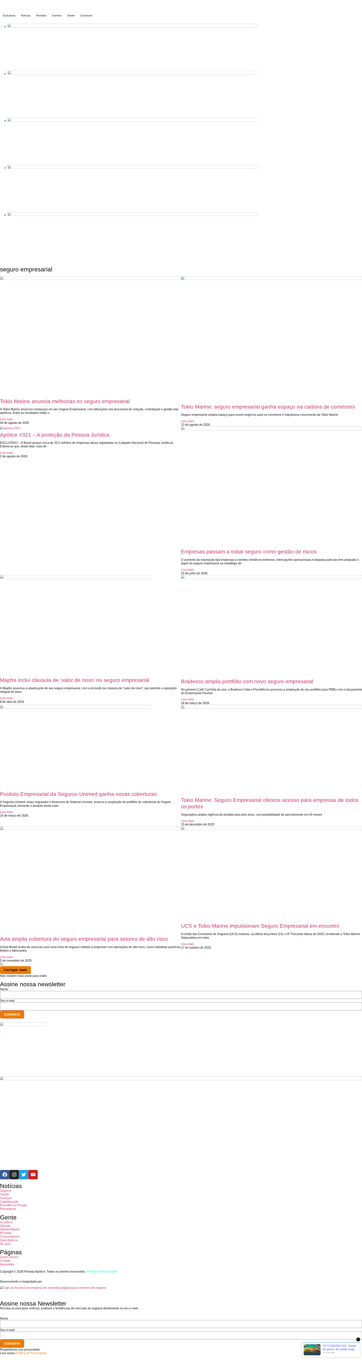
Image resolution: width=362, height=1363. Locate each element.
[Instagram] (14, 1174)
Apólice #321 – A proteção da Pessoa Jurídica (55, 435)
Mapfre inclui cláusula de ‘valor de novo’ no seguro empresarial (74, 680)
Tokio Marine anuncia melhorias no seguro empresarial (65, 401)
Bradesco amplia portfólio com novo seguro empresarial (247, 681)
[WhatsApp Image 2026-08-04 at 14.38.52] (132, 214)
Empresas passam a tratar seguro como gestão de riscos (249, 552)
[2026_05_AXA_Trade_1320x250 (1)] (132, 73)
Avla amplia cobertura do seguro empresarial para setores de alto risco (84, 939)
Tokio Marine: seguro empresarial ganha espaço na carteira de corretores (268, 407)
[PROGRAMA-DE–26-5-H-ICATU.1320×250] (132, 120)
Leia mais (6, 419)
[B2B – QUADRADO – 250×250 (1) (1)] (23, 1025)
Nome (4, 989)
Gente (71, 15)
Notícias (26, 15)
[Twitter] (23, 1174)
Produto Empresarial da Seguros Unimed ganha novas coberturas (78, 794)
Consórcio (86, 15)
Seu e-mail (7, 1000)
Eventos (57, 15)
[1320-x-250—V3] (132, 26)
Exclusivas (9, 15)
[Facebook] (4, 1174)
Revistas (41, 15)
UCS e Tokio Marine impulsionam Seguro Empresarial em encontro (260, 926)
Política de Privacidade (102, 1271)
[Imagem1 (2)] (132, 167)
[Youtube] (33, 1174)
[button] (15, 970)
